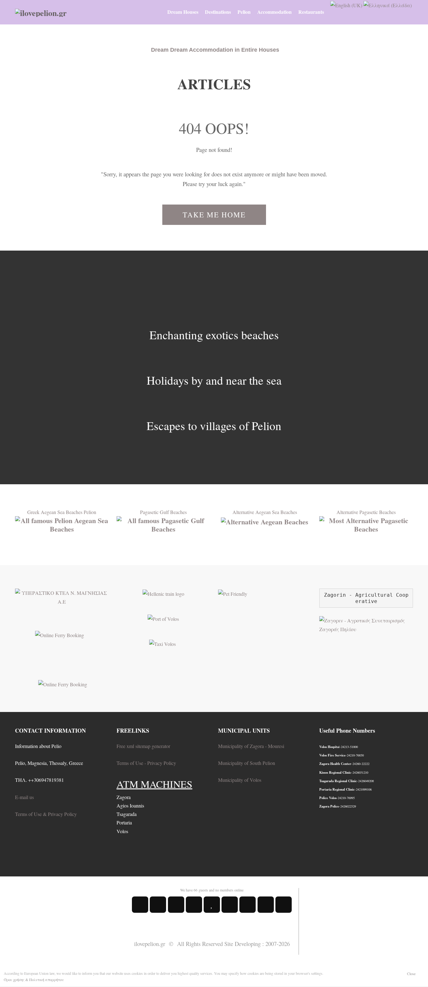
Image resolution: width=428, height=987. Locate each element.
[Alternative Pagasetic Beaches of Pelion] (366, 524)
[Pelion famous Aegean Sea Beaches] (62, 524)
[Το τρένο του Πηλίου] (163, 593)
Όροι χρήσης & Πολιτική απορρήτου (34, 979)
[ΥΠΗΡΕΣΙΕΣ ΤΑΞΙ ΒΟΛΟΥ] (162, 643)
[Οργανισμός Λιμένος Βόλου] (163, 618)
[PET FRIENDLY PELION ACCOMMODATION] (232, 593)
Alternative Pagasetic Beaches (366, 512)
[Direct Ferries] (59, 634)
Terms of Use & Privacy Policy (46, 814)
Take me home (214, 215)
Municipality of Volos (239, 780)
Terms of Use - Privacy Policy (146, 763)
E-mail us (24, 797)
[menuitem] (182, 12)
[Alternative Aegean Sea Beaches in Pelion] (264, 520)
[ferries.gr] (62, 683)
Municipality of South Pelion (246, 763)
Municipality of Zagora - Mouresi (251, 746)
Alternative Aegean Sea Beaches (264, 512)
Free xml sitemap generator (143, 746)
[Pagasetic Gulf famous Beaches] (163, 524)
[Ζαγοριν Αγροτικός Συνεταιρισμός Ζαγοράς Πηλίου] (366, 624)
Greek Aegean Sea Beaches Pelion (61, 512)
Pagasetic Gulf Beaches (163, 512)
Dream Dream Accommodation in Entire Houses (215, 50)
